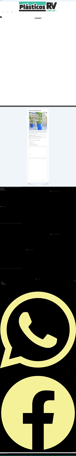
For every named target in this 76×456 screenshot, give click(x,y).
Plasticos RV (1, 0)
